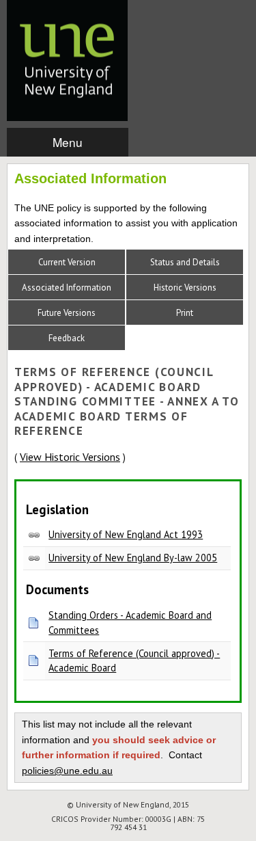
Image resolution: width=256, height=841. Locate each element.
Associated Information (66, 287)
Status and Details (185, 262)
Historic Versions (185, 287)
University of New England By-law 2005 (132, 557)
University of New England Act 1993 (125, 534)
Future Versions (67, 313)
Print (184, 313)
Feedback (66, 338)
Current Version (67, 262)
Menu (68, 141)
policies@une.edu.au (67, 770)
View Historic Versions (70, 457)
